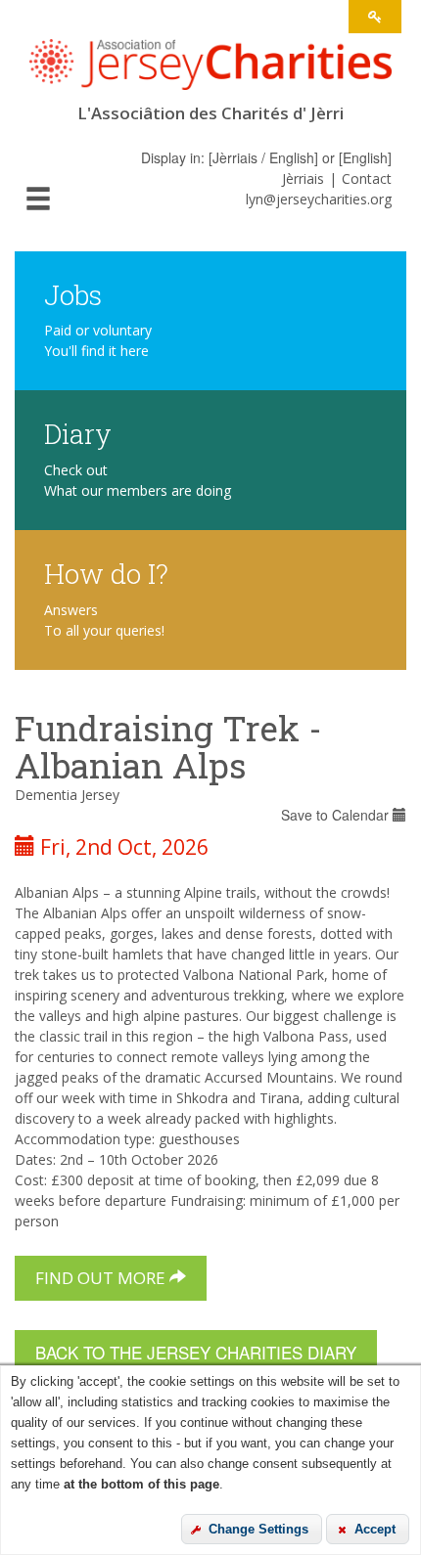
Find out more (102, 1277)
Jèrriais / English (263, 157)
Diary (78, 433)
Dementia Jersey (67, 794)
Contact (367, 178)
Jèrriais (303, 178)
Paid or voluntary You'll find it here (98, 340)
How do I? (106, 572)
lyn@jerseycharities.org (319, 199)
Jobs (73, 294)
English (365, 157)
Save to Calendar (337, 814)
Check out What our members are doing (137, 480)
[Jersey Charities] (210, 71)
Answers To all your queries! (104, 620)
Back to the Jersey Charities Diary (195, 1352)
